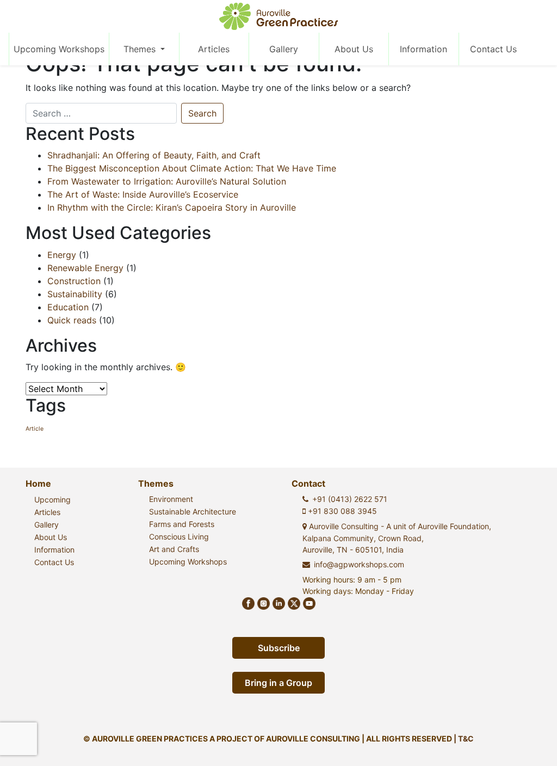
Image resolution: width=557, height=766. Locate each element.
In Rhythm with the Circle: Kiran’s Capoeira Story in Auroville (171, 207)
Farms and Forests (181, 524)
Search (202, 113)
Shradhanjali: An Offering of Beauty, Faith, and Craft (154, 155)
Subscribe (279, 647)
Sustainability (74, 294)
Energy (61, 254)
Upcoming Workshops (59, 49)
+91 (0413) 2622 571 (349, 499)
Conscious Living (179, 536)
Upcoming (52, 499)
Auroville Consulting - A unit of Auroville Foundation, (396, 538)
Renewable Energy (85, 267)
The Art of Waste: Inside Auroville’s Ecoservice (142, 194)
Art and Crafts (174, 549)
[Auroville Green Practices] (279, 16)
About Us (354, 49)
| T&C (464, 738)
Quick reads (71, 320)
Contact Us (493, 49)
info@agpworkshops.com (359, 564)
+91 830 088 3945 (341, 511)
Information (423, 49)
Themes (140, 49)
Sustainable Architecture (192, 511)
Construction (74, 280)
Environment (171, 499)
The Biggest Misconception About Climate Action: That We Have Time (191, 168)
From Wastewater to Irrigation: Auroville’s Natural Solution (166, 181)
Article (35, 428)
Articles (214, 49)
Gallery (283, 49)
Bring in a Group (278, 682)
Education (68, 307)
